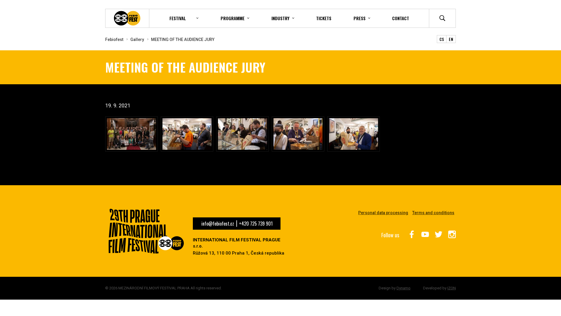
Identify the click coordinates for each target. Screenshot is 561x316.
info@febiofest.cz (217, 223)
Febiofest (114, 39)
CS (441, 39)
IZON (451, 288)
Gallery (137, 39)
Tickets (323, 18)
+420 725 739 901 (256, 223)
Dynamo (403, 288)
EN (451, 39)
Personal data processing (383, 212)
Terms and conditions (433, 212)
